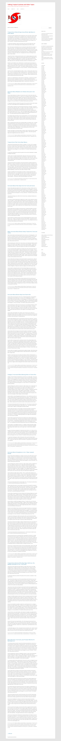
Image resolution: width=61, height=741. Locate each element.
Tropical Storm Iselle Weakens (45, 40)
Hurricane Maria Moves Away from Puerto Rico (19, 294)
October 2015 (43, 213)
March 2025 (43, 84)
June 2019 (42, 163)
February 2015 (43, 222)
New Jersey (29, 725)
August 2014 (43, 229)
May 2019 (42, 164)
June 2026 (42, 67)
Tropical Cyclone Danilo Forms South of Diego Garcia (46, 55)
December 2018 (43, 170)
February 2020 (43, 154)
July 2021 (42, 134)
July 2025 (42, 80)
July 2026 (42, 66)
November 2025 (43, 75)
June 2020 (42, 149)
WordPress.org (43, 255)
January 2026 (43, 73)
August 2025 (43, 79)
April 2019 (42, 165)
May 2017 (42, 191)
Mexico (9, 179)
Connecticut (15, 554)
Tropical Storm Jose (25, 367)
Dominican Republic (12, 287)
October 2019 (43, 158)
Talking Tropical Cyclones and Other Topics (21, 4)
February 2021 (43, 140)
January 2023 (43, 114)
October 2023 (43, 104)
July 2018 (42, 175)
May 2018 (42, 178)
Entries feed (43, 253)
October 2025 (43, 76)
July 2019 (42, 162)
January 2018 (43, 182)
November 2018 (43, 171)
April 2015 (42, 220)
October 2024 (43, 90)
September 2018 (43, 173)
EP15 (11, 633)
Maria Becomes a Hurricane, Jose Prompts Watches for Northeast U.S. (21, 640)
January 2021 (43, 141)
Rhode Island (16, 367)
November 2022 (43, 116)
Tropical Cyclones (28, 83)
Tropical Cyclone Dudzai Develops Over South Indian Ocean (46, 49)
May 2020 (42, 150)
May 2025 (42, 82)
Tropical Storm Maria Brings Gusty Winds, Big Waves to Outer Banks (21, 32)
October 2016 (43, 199)
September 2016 (43, 200)
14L (35, 83)
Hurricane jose (27, 554)
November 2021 (43, 130)
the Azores (24, 84)
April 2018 (42, 179)
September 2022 (43, 118)
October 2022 (43, 117)
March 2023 (43, 112)
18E (32, 178)
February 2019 (43, 167)
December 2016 (43, 197)
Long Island (25, 366)
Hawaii (15, 633)
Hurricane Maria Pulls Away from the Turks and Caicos (21, 185)
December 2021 (43, 129)
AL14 (8, 84)
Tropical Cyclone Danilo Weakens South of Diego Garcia (47, 58)
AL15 (10, 84)
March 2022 (43, 125)
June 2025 (42, 81)
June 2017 (42, 190)
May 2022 (42, 123)
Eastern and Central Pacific (19, 178)
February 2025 (43, 85)
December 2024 (43, 88)
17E (33, 632)
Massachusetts (29, 366)
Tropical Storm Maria (29, 84)
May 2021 (42, 137)
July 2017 (42, 189)
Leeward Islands (16, 725)
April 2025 (42, 83)
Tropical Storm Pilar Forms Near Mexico (17, 142)
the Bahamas (30, 224)
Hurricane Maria (16, 224)
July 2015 (42, 216)
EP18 (36, 178)
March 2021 (43, 139)
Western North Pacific (44, 246)
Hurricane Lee (16, 84)
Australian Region (44, 236)
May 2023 (42, 109)
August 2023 (43, 106)
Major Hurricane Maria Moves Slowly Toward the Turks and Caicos (22, 232)
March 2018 (43, 180)
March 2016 (43, 207)
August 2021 (43, 133)
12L (35, 365)
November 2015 (43, 212)
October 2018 (43, 172)
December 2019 (43, 156)
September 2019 (43, 159)
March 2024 (43, 98)
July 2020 (42, 148)
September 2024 (43, 91)
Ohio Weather (43, 240)
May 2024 (42, 96)
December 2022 (43, 115)
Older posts (10, 733)
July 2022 (42, 121)
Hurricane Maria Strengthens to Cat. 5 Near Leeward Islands (21, 452)
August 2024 (43, 92)
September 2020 (43, 146)
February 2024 (43, 99)
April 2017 (42, 192)
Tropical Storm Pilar (16, 179)
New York (33, 366)
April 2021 (42, 138)
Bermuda (12, 84)
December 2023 (43, 101)
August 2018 (43, 174)
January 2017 (43, 196)
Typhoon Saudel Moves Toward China (46, 39)
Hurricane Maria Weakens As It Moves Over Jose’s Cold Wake (21, 92)
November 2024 (43, 89)
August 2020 (43, 147)
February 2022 (43, 126)
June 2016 (42, 204)
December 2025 (43, 74)
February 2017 (43, 195)
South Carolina (19, 136)
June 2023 (42, 108)
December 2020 (43, 142)
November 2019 (43, 157)
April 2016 (42, 206)
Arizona (34, 178)
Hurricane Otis (18, 633)
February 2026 (43, 72)
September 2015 (43, 214)
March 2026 (43, 71)
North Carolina (20, 84)
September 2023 (43, 105)
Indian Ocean (43, 238)
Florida (13, 224)
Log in (42, 252)
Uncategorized (43, 245)
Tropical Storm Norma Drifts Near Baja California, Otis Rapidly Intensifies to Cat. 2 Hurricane (21, 563)
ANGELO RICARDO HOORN (45, 57)
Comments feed (43, 254)
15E (32, 632)
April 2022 (42, 124)
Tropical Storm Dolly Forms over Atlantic (47, 38)
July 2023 (42, 107)
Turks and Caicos (10, 288)
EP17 (13, 633)
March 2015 (43, 221)
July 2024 (42, 93)
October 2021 (43, 131)
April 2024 (42, 97)
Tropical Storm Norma (26, 633)
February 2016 (43, 208)
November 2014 (43, 225)
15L (36, 83)
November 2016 (43, 198)
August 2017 (43, 188)
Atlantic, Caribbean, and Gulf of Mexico (20, 83)
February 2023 (43, 113)
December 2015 (43, 211)
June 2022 (42, 122)
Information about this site (45, 239)
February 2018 (43, 181)
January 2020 (43, 155)
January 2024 (43, 100)
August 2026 (43, 65)
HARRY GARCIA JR (43, 48)
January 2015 (43, 223)
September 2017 (43, 187)
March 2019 (43, 166)
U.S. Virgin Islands (12, 446)
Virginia (33, 84)
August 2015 (43, 215)
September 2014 (43, 228)
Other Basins (43, 241)
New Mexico (11, 179)
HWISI (35, 554)
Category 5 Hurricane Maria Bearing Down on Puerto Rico (22, 374)
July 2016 (42, 203)
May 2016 (42, 205)
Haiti (18, 287)
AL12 (8, 366)
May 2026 (42, 68)
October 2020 (43, 145)
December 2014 (43, 224)
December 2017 (43, 183)
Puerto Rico (30, 287)
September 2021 (43, 132)
